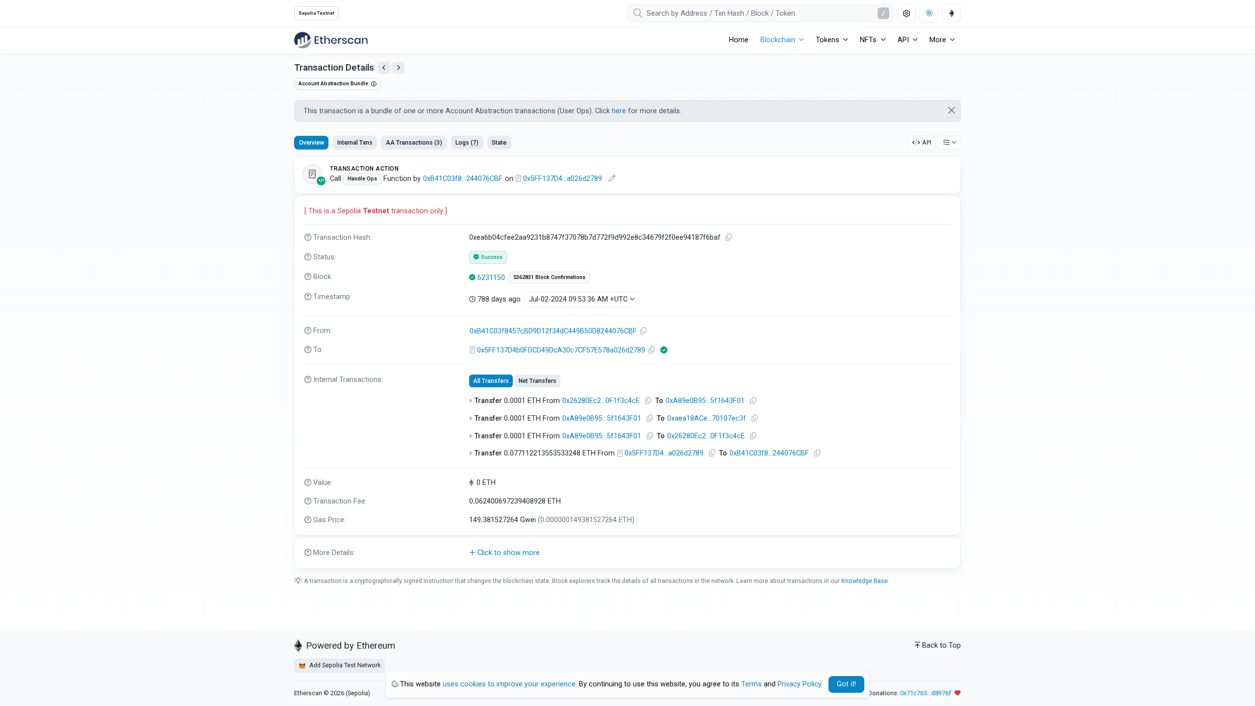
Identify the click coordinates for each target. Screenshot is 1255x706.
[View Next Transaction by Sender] (398, 68)
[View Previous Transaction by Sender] (384, 68)
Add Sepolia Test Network (344, 665)
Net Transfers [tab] (537, 381)
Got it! (846, 684)
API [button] (903, 40)
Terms (751, 684)
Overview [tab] (311, 142)
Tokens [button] (827, 40)
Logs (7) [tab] (466, 142)
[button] (627, 553)
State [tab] (499, 142)
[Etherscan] (331, 40)
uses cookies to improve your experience (509, 684)
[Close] (951, 110)
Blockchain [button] (777, 40)
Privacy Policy (799, 684)
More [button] (937, 40)
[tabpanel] (627, 362)
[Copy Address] (643, 331)
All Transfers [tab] (491, 381)
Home (739, 40)
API (926, 142)
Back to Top (941, 645)
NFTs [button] (868, 40)
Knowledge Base (864, 580)
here (619, 111)
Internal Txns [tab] (355, 142)
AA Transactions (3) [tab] (414, 142)
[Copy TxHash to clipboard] (729, 237)
